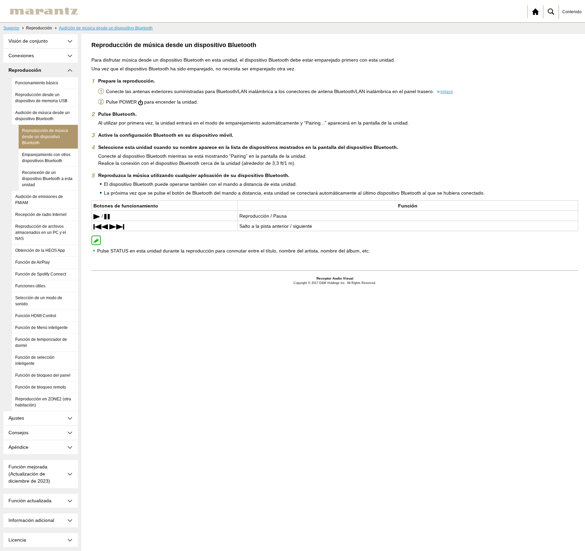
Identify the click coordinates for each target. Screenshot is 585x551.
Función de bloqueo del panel (42, 375)
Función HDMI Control (35, 315)
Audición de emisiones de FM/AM (39, 199)
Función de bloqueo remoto (40, 387)
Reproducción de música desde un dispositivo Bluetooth (45, 136)
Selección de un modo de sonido (38, 300)
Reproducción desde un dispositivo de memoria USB (41, 97)
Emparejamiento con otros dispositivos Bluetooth (46, 157)
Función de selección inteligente (35, 360)
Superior (11, 28)
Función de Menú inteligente (41, 327)
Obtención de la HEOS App (40, 250)
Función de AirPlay (32, 262)
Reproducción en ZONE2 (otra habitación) (43, 402)
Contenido (572, 11)
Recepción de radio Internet (40, 214)
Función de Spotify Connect (40, 274)
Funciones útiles (30, 286)
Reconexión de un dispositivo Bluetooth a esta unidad (47, 178)
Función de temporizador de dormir (41, 342)
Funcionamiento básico (36, 83)
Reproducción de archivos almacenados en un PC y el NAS (40, 232)
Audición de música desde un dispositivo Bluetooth (106, 28)
